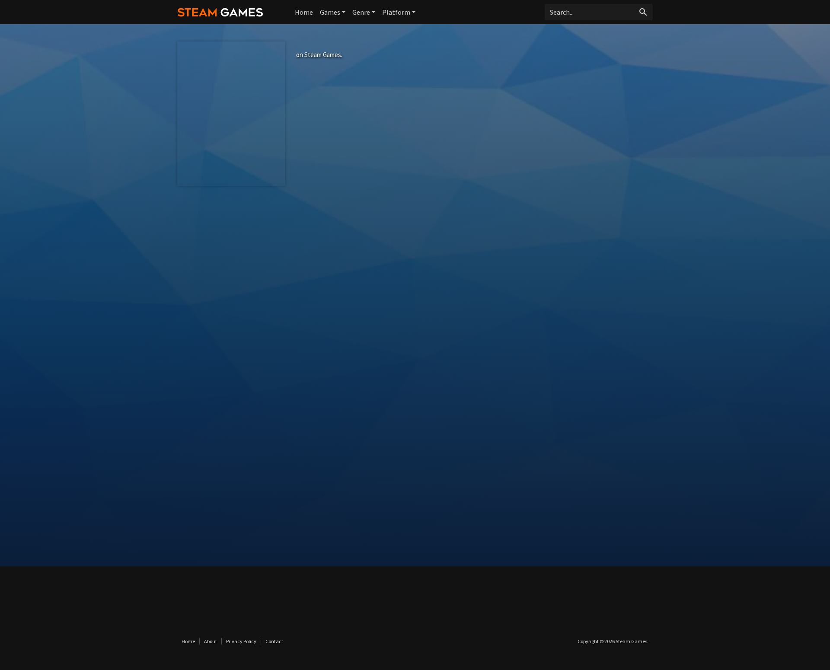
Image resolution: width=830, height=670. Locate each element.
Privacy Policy (241, 641)
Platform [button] (396, 12)
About (210, 641)
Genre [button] (361, 12)
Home (304, 12)
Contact (274, 641)
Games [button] (330, 12)
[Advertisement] (415, 272)
